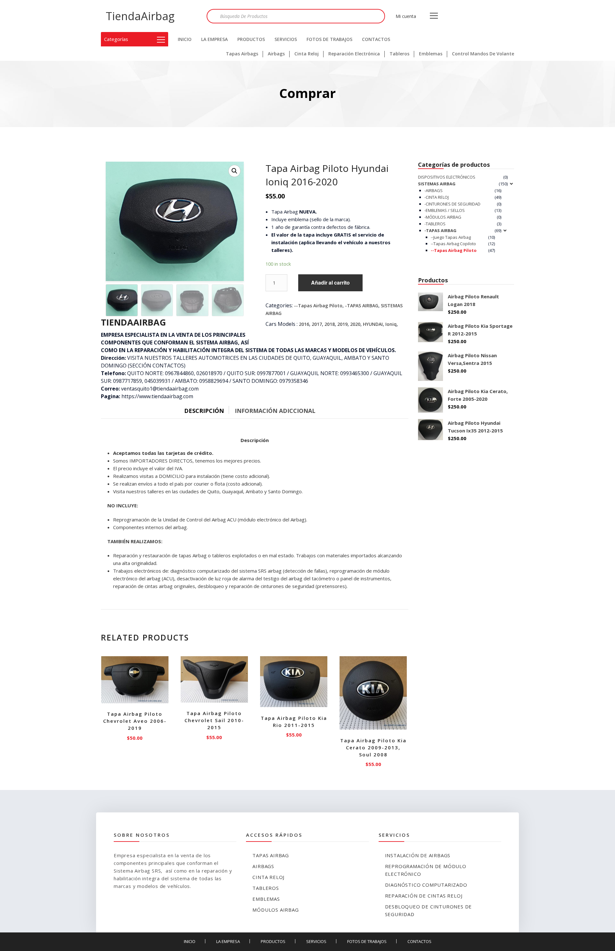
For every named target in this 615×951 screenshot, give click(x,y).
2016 (304, 324)
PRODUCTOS (251, 39)
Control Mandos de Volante (483, 54)
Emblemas (430, 54)
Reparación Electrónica (354, 54)
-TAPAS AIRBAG (361, 305)
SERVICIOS (286, 39)
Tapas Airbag (270, 855)
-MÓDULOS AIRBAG (442, 217)
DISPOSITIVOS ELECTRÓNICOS (446, 177)
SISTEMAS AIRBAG (436, 184)
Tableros (399, 54)
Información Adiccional (275, 411)
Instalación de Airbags (418, 855)
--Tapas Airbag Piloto (318, 305)
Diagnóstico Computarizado (426, 885)
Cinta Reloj (306, 54)
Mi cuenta (406, 16)
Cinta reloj (268, 877)
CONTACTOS (376, 39)
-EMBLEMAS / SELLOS (444, 210)
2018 (329, 324)
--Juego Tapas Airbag (451, 237)
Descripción (204, 411)
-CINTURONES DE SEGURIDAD (452, 204)
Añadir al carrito (330, 282)
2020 (355, 324)
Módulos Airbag (275, 910)
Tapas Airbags (242, 54)
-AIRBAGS (433, 190)
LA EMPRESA (214, 39)
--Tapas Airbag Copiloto (453, 243)
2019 (342, 324)
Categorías (116, 39)
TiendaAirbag (140, 16)
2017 (317, 324)
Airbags (276, 54)
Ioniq (391, 324)
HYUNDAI (373, 324)
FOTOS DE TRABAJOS (329, 39)
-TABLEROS (435, 224)
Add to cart (135, 736)
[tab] (209, 409)
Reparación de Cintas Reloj (424, 895)
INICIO (185, 39)
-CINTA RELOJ (436, 197)
